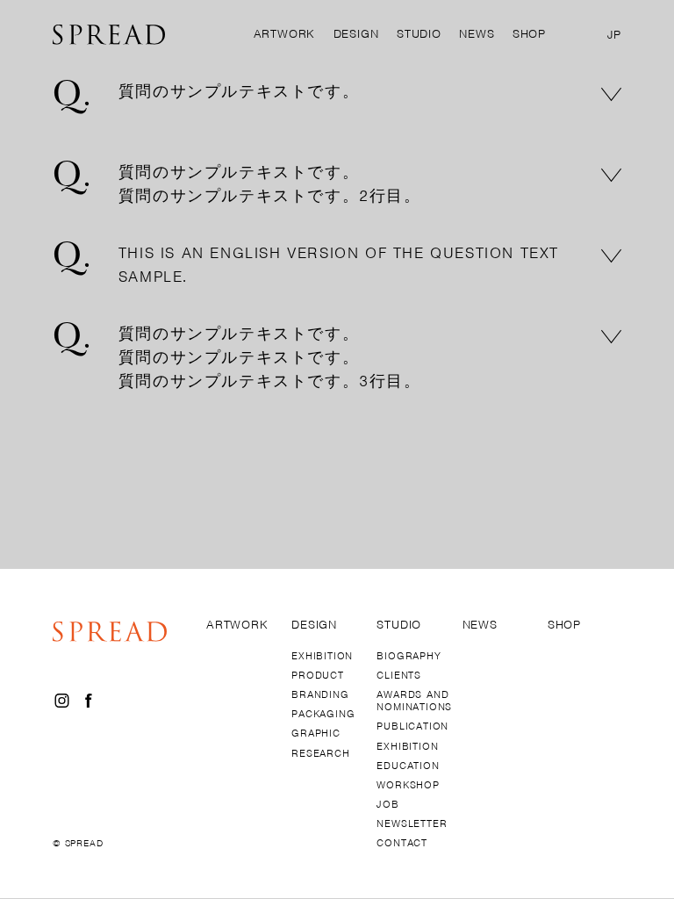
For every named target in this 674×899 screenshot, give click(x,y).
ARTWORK (285, 33)
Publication (412, 726)
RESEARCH (320, 753)
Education (407, 765)
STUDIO (419, 33)
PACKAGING (323, 714)
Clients (398, 675)
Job (387, 804)
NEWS (476, 33)
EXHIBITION (322, 656)
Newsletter (411, 823)
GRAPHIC (316, 733)
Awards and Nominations (413, 700)
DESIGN (356, 33)
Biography (408, 656)
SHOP (529, 33)
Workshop (407, 785)
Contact (401, 843)
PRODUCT (317, 675)
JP (614, 35)
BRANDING (319, 694)
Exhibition (407, 746)
